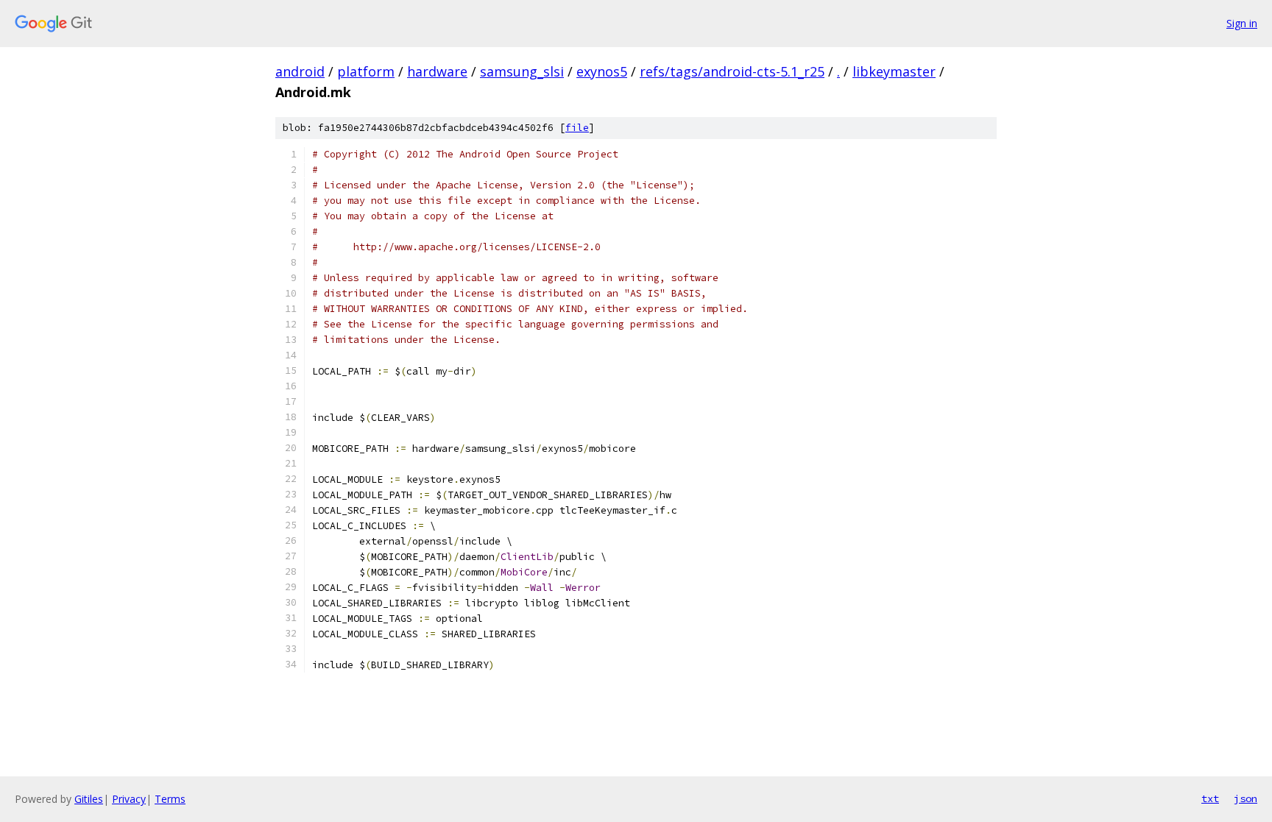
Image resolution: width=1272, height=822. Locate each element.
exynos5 (601, 71)
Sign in (1241, 23)
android (300, 71)
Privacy (129, 799)
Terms (170, 799)
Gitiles (88, 799)
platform (366, 71)
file (577, 127)
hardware (437, 71)
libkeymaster (894, 71)
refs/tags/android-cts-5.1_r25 (732, 71)
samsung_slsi (522, 71)
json (1245, 798)
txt (1210, 798)
